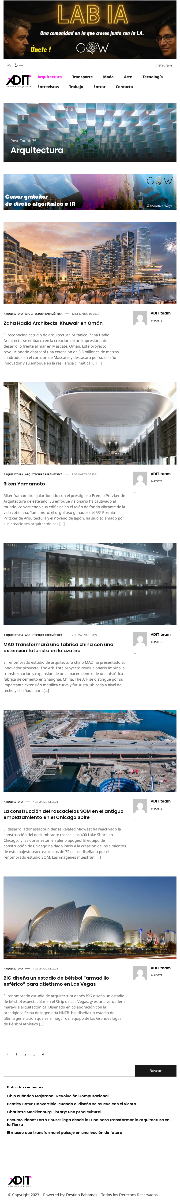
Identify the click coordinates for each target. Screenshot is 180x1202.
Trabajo (76, 86)
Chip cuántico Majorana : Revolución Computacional (58, 1096)
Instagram (163, 65)
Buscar (156, 1070)
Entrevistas (48, 86)
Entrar (99, 86)
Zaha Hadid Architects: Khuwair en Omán (53, 323)
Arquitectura (50, 76)
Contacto (124, 86)
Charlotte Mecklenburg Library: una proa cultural (54, 1112)
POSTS (158, 320)
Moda (108, 76)
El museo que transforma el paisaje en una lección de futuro (64, 1132)
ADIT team (161, 313)
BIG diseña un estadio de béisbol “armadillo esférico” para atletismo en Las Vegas (56, 981)
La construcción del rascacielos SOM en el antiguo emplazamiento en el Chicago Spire (64, 814)
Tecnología (152, 76)
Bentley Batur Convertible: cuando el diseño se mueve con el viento (71, 1104)
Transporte (82, 76)
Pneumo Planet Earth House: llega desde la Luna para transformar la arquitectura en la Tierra (88, 1122)
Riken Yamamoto (24, 484)
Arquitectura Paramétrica (43, 313)
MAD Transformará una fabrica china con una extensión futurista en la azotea (58, 647)
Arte (128, 76)
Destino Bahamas (81, 1194)
